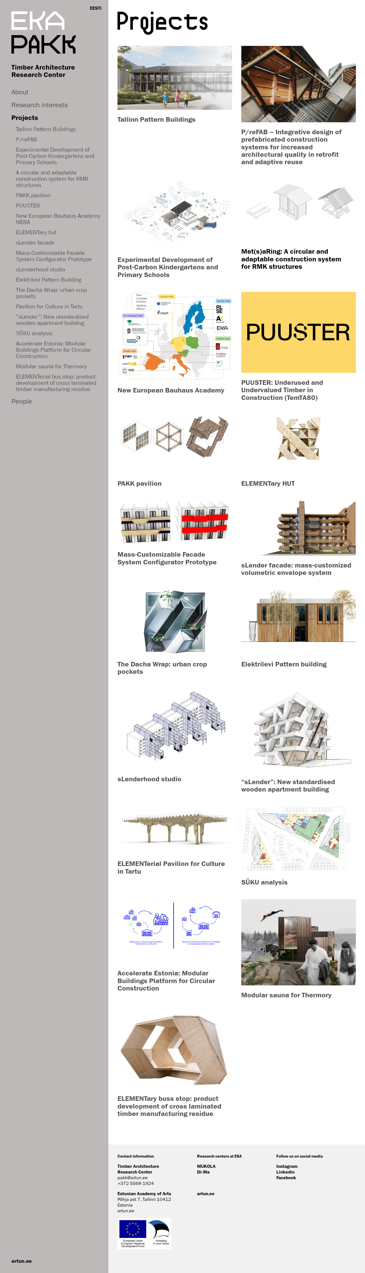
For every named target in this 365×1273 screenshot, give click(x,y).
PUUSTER (28, 205)
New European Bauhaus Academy (171, 390)
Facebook (286, 1177)
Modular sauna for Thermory (51, 366)
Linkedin (285, 1171)
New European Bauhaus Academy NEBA (58, 219)
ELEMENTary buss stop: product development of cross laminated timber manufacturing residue (169, 1105)
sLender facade (35, 242)
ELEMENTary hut (36, 232)
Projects (24, 117)
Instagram (287, 1166)
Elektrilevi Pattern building (284, 664)
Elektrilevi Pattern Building (48, 279)
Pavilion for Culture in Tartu (49, 306)
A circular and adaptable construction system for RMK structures (52, 178)
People (21, 401)
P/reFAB (26, 139)
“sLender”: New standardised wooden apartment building (52, 320)
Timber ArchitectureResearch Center (43, 70)
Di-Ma (203, 1171)
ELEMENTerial (140, 863)
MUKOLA (206, 1166)
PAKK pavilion (33, 195)
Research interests (39, 105)
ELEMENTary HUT (268, 483)
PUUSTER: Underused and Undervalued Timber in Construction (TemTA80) (282, 389)
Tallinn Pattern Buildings (46, 129)
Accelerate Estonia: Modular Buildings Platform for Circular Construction (53, 349)
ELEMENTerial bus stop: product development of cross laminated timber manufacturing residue (56, 382)
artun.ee (21, 1261)
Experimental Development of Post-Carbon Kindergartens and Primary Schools (55, 156)
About (20, 92)
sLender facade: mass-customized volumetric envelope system (296, 568)
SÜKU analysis (34, 333)
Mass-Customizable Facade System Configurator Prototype (54, 256)
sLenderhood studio (40, 269)
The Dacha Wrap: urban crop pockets (51, 293)
